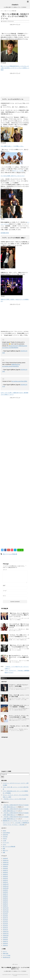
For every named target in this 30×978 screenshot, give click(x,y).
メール (5, 590)
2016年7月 (5, 941)
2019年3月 (5, 878)
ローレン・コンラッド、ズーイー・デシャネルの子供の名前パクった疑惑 (19, 716)
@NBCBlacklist (22, 346)
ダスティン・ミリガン (18, 170)
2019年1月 (5, 882)
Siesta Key (5, 834)
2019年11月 (5, 862)
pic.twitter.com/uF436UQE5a (10, 366)
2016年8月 (5, 939)
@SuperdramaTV (13, 346)
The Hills (5, 836)
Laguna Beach (6, 832)
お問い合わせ (15, 964)
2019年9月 (5, 866)
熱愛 (4, 852)
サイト (4, 595)
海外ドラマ (5, 850)
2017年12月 (5, 908)
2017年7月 (5, 917)
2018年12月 (5, 884)
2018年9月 (5, 890)
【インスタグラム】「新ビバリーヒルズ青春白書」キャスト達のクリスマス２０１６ (19, 625)
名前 (4, 585)
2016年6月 (5, 943)
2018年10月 (5, 888)
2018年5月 (5, 898)
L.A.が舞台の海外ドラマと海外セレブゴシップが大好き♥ (15, 971)
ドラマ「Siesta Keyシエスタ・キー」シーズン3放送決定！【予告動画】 (19, 706)
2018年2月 (5, 904)
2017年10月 (5, 911)
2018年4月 (5, 900)
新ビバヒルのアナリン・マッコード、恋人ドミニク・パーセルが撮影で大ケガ (19, 657)
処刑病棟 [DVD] (5, 233)
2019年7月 (5, 870)
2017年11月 (5, 909)
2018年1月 (5, 906)
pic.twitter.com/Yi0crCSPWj (19, 381)
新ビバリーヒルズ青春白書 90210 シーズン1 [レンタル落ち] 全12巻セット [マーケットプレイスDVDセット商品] (15, 68)
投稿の (5, 953)
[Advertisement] (15, 27)
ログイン (5, 951)
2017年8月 (5, 915)
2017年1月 (5, 929)
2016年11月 (5, 933)
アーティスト (6, 842)
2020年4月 (5, 858)
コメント (5, 569)
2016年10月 (5, 935)
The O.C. (5, 838)
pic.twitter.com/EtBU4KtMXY (10, 347)
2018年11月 (5, 886)
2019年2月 (5, 880)
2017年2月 (5, 927)
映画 (4, 848)
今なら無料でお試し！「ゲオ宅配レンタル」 (12, 146)
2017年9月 (5, 913)
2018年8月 (5, 892)
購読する (4, 678)
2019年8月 (5, 868)
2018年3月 (5, 902)
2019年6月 (5, 872)
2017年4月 (5, 923)
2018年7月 (5, 894)
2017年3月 (5, 925)
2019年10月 (5, 864)
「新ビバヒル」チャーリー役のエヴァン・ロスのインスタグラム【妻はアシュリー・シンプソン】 (19, 615)
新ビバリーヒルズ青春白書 (10, 554)
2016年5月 (5, 945)
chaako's (15, 5)
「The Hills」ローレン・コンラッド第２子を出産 (14, 799)
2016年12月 (5, 931)
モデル (4, 844)
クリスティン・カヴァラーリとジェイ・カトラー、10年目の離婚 (19, 685)
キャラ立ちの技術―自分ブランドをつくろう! (12, 176)
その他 (4, 840)
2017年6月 (5, 919)
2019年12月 (5, 860)
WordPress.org (6, 957)
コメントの (6, 955)
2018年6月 (5, 896)
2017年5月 (5, 921)
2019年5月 (5, 874)
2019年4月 (5, 876)
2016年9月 (5, 937)
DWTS (4, 830)
